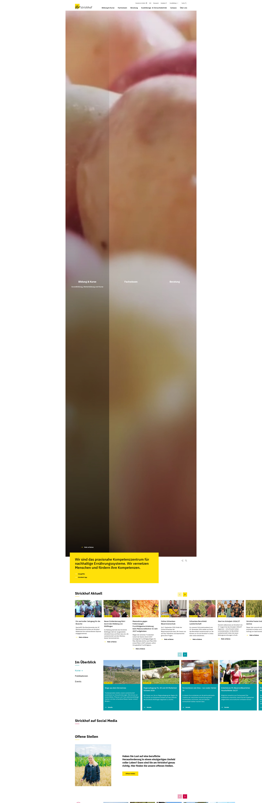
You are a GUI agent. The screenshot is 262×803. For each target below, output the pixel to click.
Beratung (134, 8)
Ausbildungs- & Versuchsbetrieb (154, 8)
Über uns (183, 8)
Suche (183, 3)
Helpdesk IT (164, 3)
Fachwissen (122, 8)
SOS (150, 3)
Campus (173, 8)
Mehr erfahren (83, 637)
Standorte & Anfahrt (140, 3)
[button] (185, 594)
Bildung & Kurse (108, 8)
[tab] (88, 670)
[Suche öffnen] (186, 560)
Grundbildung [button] (173, 3)
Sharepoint (156, 3)
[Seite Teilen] (182, 560)
